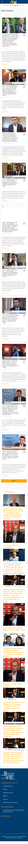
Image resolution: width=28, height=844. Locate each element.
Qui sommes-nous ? (8, 786)
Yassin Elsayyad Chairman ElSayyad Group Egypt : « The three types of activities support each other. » (13, 706)
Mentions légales (8, 792)
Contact (5, 799)
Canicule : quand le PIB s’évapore (12, 685)
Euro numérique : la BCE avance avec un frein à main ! (14, 630)
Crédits (5, 795)
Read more (5, 64)
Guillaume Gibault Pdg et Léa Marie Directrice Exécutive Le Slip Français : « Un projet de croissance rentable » (14, 652)
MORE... (14, 480)
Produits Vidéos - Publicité (10, 802)
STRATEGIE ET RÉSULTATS (7, 48)
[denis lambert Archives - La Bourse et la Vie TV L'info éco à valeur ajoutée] (13, 1)
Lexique (5, 789)
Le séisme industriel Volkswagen (11, 546)
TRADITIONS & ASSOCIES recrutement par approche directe (13, 810)
